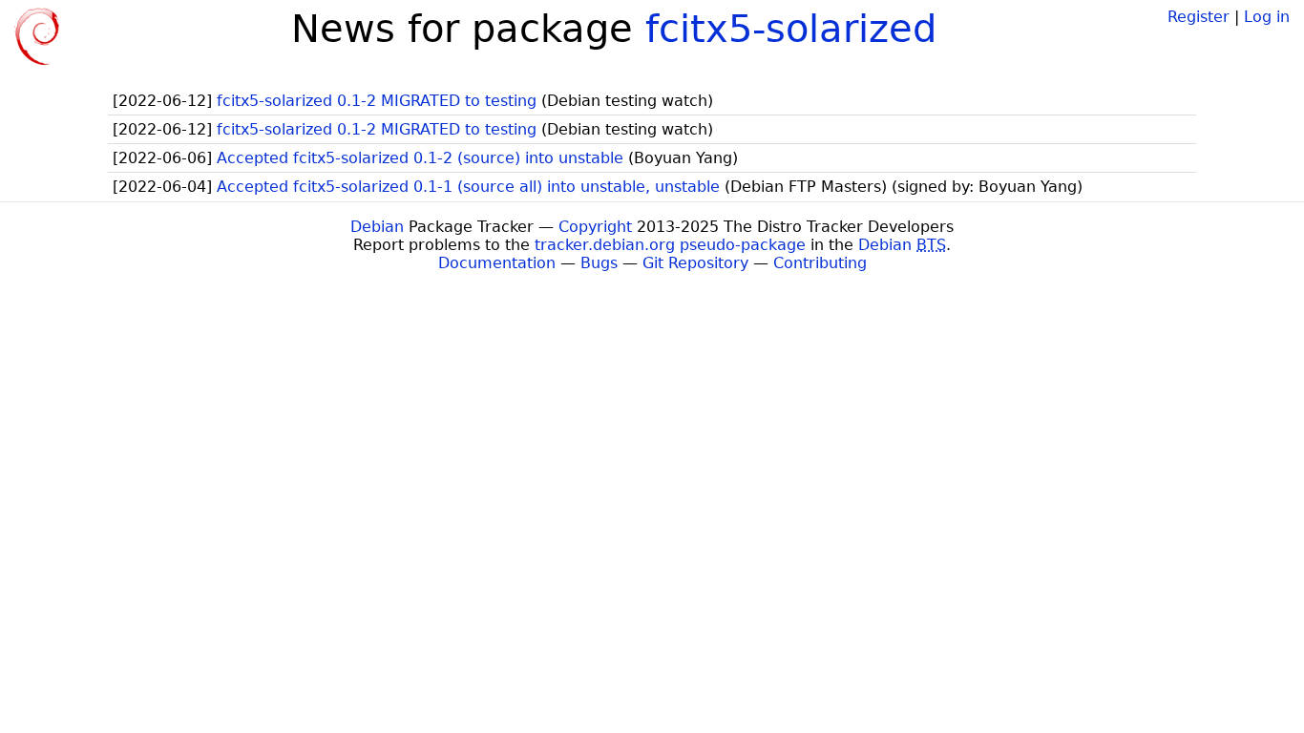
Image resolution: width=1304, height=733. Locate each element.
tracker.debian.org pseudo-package (670, 245)
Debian (377, 227)
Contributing (820, 263)
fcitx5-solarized (790, 29)
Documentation (497, 263)
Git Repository (695, 263)
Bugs (599, 263)
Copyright (595, 227)
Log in (1267, 17)
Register (1198, 17)
